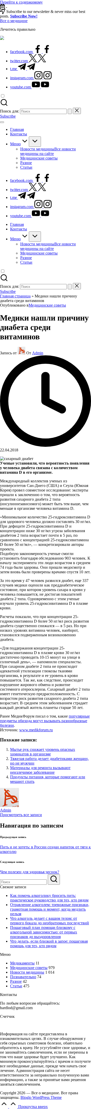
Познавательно (23, 977)
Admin (5, 810)
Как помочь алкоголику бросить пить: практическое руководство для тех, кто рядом (49, 897)
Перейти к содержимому (21, 2)
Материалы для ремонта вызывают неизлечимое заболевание (40, 770)
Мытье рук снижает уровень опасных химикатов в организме (42, 751)
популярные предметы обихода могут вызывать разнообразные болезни (45, 720)
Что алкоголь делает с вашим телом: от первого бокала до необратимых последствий (49, 920)
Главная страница (15, 296)
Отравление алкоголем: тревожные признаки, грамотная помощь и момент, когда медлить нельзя (49, 909)
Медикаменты (22, 963)
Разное (16, 981)
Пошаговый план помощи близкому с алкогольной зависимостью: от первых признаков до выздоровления (43, 932)
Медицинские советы (47, 305)
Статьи (16, 986)
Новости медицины (27, 972)
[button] (70, 111)
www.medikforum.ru (36, 730)
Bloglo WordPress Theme (41, 1097)
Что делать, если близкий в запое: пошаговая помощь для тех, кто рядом (49, 943)
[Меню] (2, 122)
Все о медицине (14, 21)
